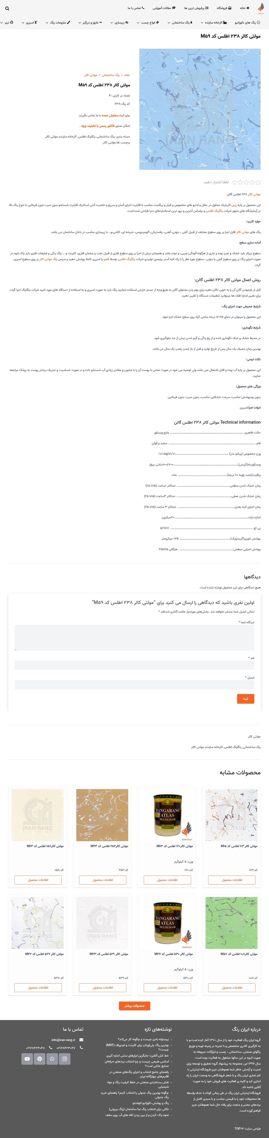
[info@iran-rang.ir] (79, 1040)
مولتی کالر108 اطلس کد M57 (239, 954)
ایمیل (249, 677)
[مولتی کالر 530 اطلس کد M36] (167, 923)
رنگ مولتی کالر (48, 259)
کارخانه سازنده (68, 136)
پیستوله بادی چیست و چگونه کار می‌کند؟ (143, 1039)
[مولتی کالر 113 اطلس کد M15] (232, 815)
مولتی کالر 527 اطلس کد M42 (44, 954)
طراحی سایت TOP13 (248, 1128)
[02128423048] (49, 1048)
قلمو (106, 259)
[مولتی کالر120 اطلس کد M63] (167, 815)
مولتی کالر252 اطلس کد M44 (109, 846)
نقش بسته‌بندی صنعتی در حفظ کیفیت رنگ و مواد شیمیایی (138, 1084)
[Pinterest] (39, 1059)
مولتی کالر (90, 75)
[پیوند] (261, 8)
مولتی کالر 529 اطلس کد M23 (109, 954)
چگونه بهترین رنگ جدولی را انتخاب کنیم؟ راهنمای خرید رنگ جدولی (135, 1095)
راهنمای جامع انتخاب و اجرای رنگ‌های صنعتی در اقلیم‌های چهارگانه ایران (139, 1074)
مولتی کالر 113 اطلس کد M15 (239, 846)
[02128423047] (79, 1048)
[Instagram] (64, 1059)
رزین (234, 205)
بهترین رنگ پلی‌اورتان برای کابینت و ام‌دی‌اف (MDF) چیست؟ (137, 1047)
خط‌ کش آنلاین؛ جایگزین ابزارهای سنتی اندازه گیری (137, 1055)
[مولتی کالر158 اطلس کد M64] (38, 815)
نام (251, 658)
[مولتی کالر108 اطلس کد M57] (232, 923)
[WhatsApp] (52, 1059)
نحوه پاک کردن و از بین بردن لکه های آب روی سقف (137, 1115)
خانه (127, 75)
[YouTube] (27, 1059)
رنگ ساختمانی (111, 75)
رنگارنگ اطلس (86, 136)
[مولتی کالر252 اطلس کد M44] (102, 815)
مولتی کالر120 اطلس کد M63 (175, 846)
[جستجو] (7, 8)
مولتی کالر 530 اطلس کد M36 (173, 954)
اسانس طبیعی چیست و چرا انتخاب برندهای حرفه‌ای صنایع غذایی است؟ (137, 1064)
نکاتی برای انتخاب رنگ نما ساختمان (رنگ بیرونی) (139, 1109)
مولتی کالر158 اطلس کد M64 (45, 846)
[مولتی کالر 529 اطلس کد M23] (102, 923)
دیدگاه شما (246, 622)
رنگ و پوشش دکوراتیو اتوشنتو (151, 1103)
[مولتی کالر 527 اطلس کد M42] (38, 923)
